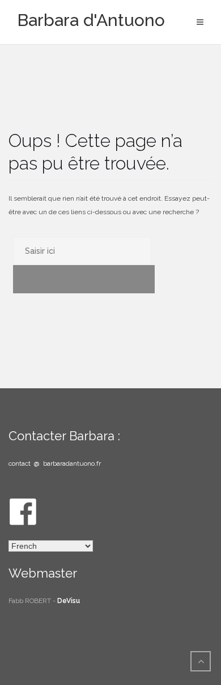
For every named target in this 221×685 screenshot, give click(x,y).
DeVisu (68, 601)
